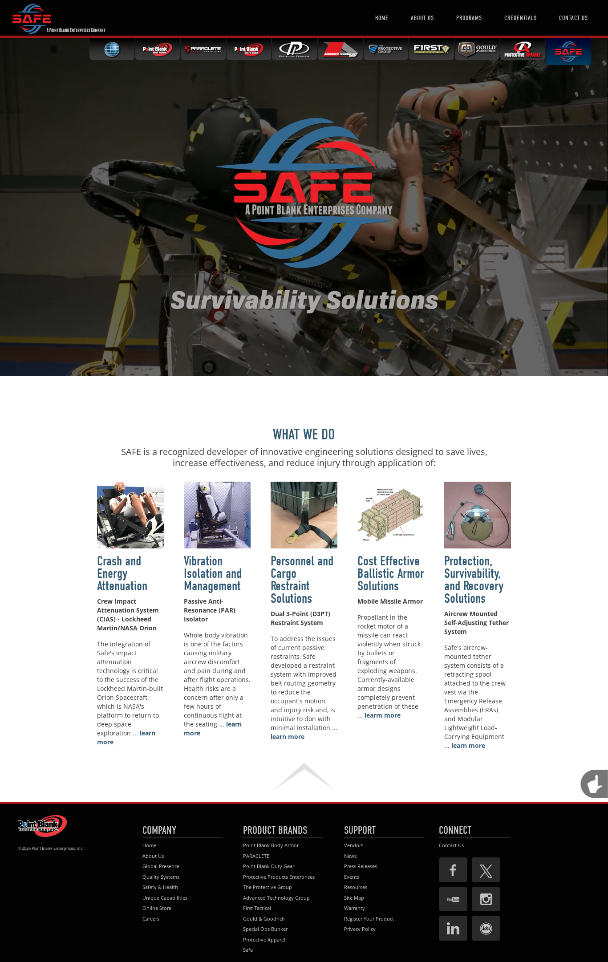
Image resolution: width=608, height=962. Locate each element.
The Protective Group (267, 887)
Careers (150, 918)
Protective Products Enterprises (279, 876)
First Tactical (257, 908)
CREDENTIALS (520, 18)
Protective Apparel (264, 939)
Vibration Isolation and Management (213, 573)
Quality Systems (160, 876)
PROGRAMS (469, 18)
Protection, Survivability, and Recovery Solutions (473, 579)
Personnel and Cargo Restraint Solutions (302, 579)
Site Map (354, 897)
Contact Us (451, 845)
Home (149, 845)
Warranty (354, 908)
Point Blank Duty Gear (268, 866)
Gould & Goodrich (264, 918)
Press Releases (360, 866)
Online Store (156, 908)
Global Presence (160, 866)
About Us (153, 855)
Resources (355, 887)
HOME (382, 18)
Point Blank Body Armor (271, 845)
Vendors (353, 845)
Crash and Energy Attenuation (122, 573)
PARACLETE (256, 855)
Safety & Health (160, 887)
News (350, 855)
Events (351, 876)
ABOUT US (422, 18)
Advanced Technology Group (276, 897)
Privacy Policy (360, 928)
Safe (248, 949)
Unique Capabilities (164, 897)
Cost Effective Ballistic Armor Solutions (390, 573)
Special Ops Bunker (265, 928)
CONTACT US (573, 18)
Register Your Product (369, 918)
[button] (304, 776)
